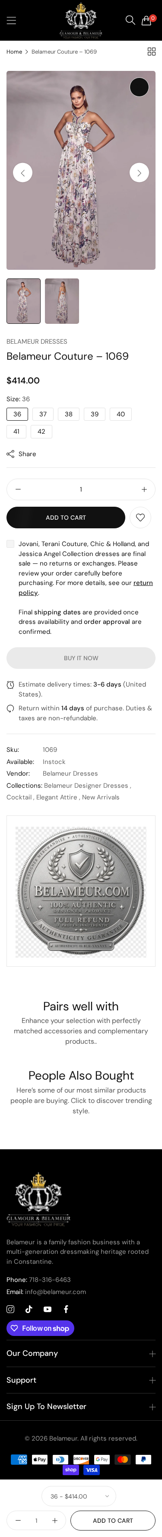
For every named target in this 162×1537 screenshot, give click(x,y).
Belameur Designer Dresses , (87, 785)
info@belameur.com (46, 1292)
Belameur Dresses (36, 341)
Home (14, 51)
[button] (139, 172)
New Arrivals (101, 797)
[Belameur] (81, 20)
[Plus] (144, 489)
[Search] (130, 20)
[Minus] (17, 489)
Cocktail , (20, 797)
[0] (146, 20)
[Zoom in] (139, 87)
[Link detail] (10, 1309)
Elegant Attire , (58, 797)
